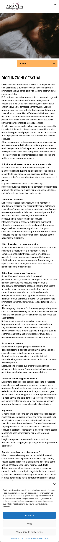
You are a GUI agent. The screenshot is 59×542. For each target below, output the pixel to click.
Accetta (29, 515)
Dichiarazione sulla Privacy (36, 538)
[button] (54, 484)
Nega (29, 523)
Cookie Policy (17, 538)
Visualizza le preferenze (29, 532)
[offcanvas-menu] (54, 4)
